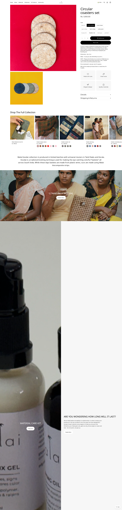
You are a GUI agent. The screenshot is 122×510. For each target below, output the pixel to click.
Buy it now (95, 42)
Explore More (61, 197)
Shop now (30, 428)
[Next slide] (110, 132)
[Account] (107, 2)
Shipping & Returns (88, 98)
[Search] (104, 2)
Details (83, 95)
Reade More (68, 432)
